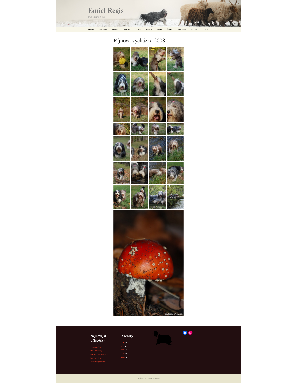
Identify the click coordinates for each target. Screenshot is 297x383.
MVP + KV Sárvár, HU (97, 351)
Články (169, 29)
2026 (122, 343)
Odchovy (138, 29)
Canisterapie (181, 29)
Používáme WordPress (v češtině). (148, 378)
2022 (122, 357)
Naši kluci (115, 29)
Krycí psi (149, 29)
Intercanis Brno (95, 358)
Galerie (159, 29)
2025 (122, 346)
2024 (122, 350)
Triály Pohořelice (96, 347)
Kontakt (194, 29)
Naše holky (103, 29)
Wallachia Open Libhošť (98, 361)
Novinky (91, 29)
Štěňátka (126, 29)
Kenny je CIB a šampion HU (99, 354)
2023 (122, 353)
